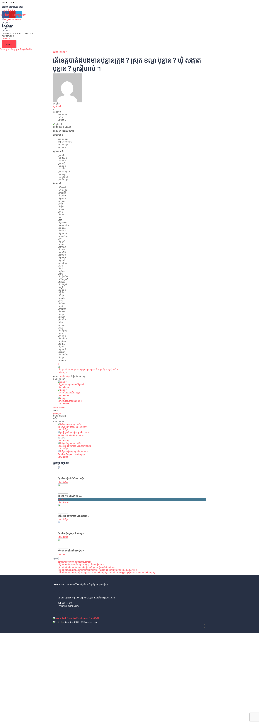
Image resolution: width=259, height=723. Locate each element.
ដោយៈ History (63, 440)
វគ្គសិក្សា (12, 10)
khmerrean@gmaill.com (68, 606)
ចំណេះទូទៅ (5, 49)
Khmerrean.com (90, 622)
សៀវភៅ (5, 10)
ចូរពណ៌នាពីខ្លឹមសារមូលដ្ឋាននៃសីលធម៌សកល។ (74, 562)
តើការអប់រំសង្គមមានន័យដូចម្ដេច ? (70, 401)
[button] (5, 49)
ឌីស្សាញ (14, 49)
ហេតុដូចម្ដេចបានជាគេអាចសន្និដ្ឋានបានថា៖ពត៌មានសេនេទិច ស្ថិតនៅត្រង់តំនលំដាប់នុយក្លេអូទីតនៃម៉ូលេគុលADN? (97, 570)
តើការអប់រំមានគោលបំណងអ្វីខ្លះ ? (69, 392)
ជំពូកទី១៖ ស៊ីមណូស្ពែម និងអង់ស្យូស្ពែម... (72, 454)
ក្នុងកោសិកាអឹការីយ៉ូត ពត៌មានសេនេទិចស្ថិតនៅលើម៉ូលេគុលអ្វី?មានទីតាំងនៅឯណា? (86, 567)
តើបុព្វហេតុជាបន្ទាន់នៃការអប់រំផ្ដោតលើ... (72, 384)
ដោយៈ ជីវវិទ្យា (63, 429)
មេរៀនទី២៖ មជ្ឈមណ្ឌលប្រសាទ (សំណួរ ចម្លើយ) (74, 446)
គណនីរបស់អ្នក (65, 376)
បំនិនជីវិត (28, 49)
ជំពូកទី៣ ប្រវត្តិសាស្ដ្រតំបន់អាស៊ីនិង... (71, 435)
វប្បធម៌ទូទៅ (63, 52)
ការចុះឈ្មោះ (20, 719)
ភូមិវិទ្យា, (56, 52)
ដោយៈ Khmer (63, 387)
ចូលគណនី (29, 719)
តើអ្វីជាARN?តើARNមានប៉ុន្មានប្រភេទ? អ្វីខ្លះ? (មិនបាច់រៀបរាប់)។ (81, 564)
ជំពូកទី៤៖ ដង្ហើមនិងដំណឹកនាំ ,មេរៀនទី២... (73, 427)
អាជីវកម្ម (21, 49)
